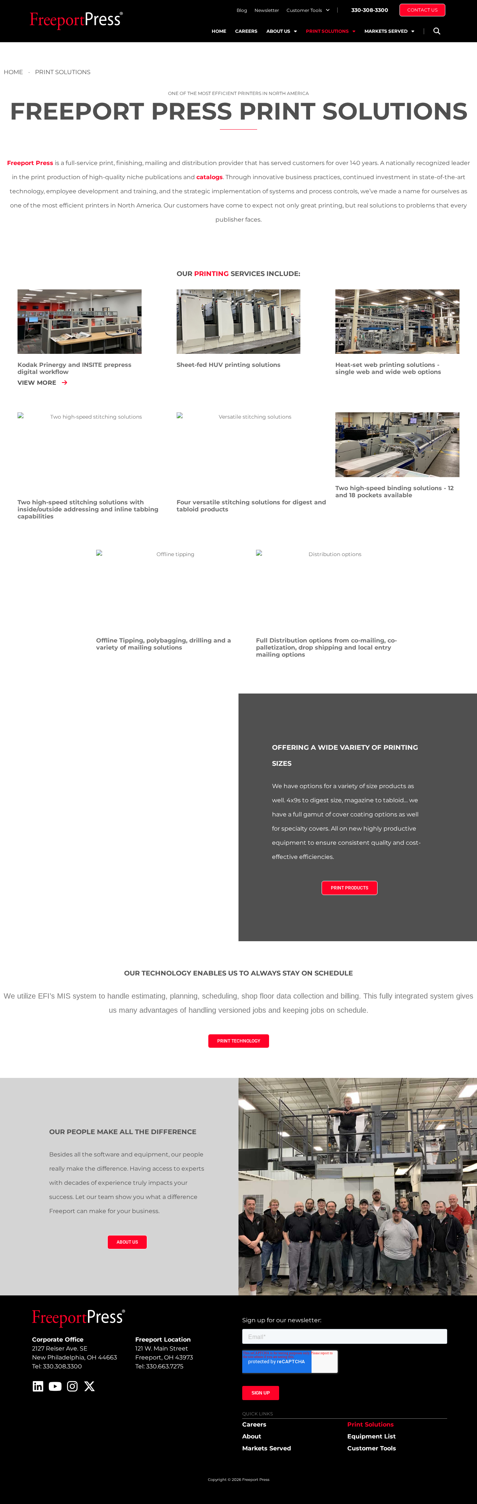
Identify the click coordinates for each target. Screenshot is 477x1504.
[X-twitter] (89, 1386)
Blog (242, 10)
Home (219, 31)
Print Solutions (327, 31)
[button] (436, 31)
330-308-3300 (369, 10)
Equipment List (371, 1436)
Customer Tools (304, 10)
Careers (246, 31)
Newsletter (267, 10)
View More (38, 382)
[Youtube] (55, 1386)
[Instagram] (72, 1386)
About (251, 1436)
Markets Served (386, 31)
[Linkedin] (38, 1386)
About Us (278, 31)
